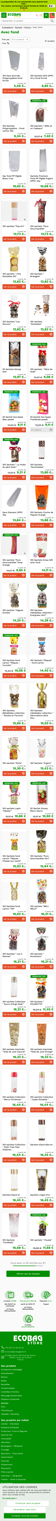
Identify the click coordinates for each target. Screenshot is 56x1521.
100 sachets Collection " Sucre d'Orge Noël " (13, 1002)
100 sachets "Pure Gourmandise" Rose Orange (12, 562)
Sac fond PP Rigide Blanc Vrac (11, 177)
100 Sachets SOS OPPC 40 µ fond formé (41, 76)
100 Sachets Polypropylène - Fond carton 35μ (13, 128)
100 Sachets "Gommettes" (37, 465)
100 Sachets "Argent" (41, 763)
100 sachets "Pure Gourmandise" (39, 227)
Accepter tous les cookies (25, 1515)
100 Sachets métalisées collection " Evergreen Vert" (41, 612)
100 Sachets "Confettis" (8, 1241)
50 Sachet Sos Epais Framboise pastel (40, 418)
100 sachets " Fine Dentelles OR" (11, 275)
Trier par (6, 39)
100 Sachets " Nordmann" (37, 955)
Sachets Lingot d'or (40, 1195)
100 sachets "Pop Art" (13, 226)
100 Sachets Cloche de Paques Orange (41, 513)
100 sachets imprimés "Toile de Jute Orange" (41, 1050)
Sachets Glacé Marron (41, 1144)
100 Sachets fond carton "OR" (11, 907)
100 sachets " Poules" (41, 1240)
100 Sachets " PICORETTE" (37, 1002)
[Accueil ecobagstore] (14, 15)
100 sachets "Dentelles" (36, 322)
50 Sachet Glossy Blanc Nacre (39, 809)
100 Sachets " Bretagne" (37, 275)
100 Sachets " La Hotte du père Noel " (14, 465)
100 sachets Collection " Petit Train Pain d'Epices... (13, 1147)
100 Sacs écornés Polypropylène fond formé (12, 78)
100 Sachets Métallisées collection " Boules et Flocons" (13, 713)
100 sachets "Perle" (12, 763)
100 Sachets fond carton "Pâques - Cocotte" (11, 662)
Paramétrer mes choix (24, 1509)
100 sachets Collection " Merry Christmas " (13, 1098)
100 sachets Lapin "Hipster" (11, 809)
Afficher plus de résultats (28, 1274)
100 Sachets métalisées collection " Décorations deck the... (41, 714)
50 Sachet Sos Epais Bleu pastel (12, 418)
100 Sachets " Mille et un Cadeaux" (41, 127)
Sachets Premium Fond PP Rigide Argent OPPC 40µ (41, 178)
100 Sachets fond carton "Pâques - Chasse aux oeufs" (11, 858)
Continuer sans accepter (28, 1503)
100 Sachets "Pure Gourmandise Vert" (39, 857)
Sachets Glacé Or (11, 1195)
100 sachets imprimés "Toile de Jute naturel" (13, 1050)
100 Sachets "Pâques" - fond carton (41, 661)
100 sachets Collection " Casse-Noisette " (41, 1098)
